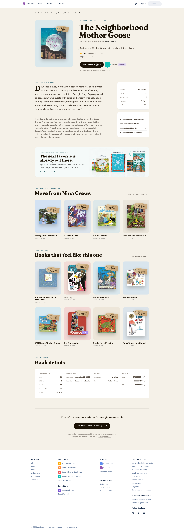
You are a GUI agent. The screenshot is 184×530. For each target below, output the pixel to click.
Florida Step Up (138, 480)
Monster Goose (101, 297)
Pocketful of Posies (103, 343)
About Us (34, 463)
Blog (33, 466)
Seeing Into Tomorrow (46, 235)
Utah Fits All (136, 476)
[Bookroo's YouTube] (144, 513)
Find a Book (104, 484)
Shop (40, 4)
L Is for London (71, 343)
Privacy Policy (72, 527)
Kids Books (39, 13)
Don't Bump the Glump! (134, 343)
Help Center (36, 473)
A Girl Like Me (71, 235)
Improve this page (108, 434)
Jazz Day (68, 297)
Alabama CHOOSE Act (140, 466)
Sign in (143, 4)
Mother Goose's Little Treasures (45, 298)
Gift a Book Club (64, 480)
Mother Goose (130, 297)
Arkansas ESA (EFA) (139, 470)
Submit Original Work (140, 503)
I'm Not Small (100, 235)
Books (49, 4)
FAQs (33, 470)
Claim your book (104, 437)
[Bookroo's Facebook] (138, 513)
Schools (61, 4)
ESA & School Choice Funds (142, 463)
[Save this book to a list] (108, 65)
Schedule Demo (106, 472)
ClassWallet (136, 483)
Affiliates (34, 480)
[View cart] (136, 3)
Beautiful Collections (66, 494)
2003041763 (139, 381)
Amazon (96, 70)
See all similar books (140, 257)
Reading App (105, 487)
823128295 (139, 385)
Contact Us (35, 476)
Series (85, 332)
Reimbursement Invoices (141, 490)
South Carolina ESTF (139, 473)
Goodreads (89, 53)
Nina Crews (110, 41)
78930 (57, 393)
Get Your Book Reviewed (141, 499)
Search (153, 4)
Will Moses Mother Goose (47, 343)
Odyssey (135, 487)
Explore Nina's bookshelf (138, 195)
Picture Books (50, 13)
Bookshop (106, 70)
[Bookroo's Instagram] (133, 513)
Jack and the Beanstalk (134, 235)
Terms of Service (55, 527)
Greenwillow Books (82, 381)
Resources (104, 475)
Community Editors (107, 491)
